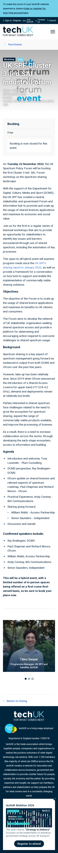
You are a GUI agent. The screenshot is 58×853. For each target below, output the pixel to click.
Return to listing (17, 701)
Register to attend (29, 843)
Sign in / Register (13, 20)
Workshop (9, 59)
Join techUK (29, 21)
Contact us (41, 21)
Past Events (15, 44)
